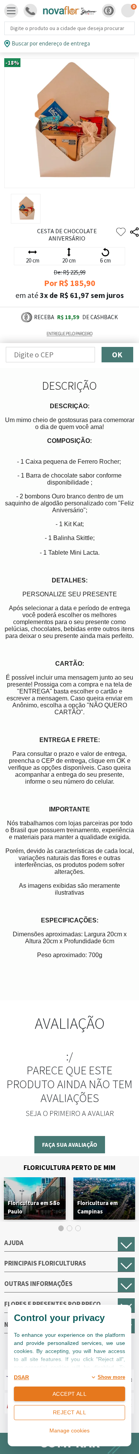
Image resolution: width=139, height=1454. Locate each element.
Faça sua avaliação (69, 1144)
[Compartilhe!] (134, 232)
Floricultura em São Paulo (34, 1207)
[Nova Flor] (69, 11)
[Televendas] (30, 10)
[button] (108, 10)
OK (117, 354)
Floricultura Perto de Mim (69, 1167)
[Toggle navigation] (11, 11)
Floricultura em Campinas (97, 1207)
